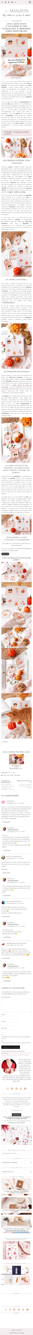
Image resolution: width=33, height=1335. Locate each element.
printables (17, 775)
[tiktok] (21, 1088)
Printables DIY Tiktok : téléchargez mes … (16, 767)
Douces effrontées (14, 856)
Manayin (10, 828)
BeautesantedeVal (14, 901)
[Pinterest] (5, 2)
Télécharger (5, 554)
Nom (3, 1014)
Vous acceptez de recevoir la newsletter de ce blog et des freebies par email (17, 1117)
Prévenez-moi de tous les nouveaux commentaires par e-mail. (16, 1037)
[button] (30, 2)
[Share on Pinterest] (14, 772)
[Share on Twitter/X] (12, 772)
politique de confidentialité (16, 1122)
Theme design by (16, 1332)
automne (6, 775)
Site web (4, 1028)
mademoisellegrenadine (16, 943)
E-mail (3, 1021)
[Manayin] (16, 9)
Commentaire (6, 997)
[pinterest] (16, 1088)
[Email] (12, 2)
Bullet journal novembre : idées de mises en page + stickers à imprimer (7, 785)
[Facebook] (9, 2)
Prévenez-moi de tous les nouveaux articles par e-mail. (16, 1042)
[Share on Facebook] (9, 772)
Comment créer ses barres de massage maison (24, 784)
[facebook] (12, 1088)
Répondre (6, 822)
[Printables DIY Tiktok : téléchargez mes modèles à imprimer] (16, 759)
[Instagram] (2, 2)
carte (11, 775)
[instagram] (8, 1088)
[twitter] (5, 1309)
